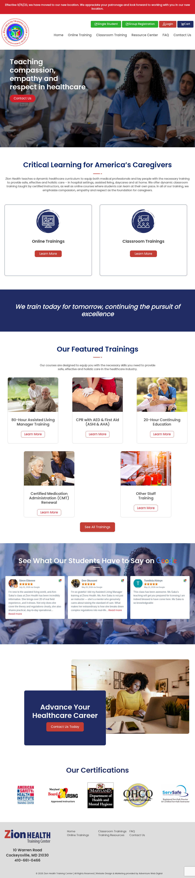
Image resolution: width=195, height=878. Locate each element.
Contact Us (182, 35)
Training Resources (111, 835)
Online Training (80, 35)
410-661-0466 (27, 860)
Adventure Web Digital (150, 874)
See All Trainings (97, 527)
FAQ (166, 35)
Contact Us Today (65, 726)
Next (192, 98)
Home (58, 35)
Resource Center (144, 35)
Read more (15, 614)
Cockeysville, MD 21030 (27, 855)
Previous (2, 98)
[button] (87, 623)
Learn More (48, 253)
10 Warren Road (27, 850)
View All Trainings (27, 119)
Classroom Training (111, 35)
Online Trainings (78, 835)
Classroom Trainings (112, 831)
